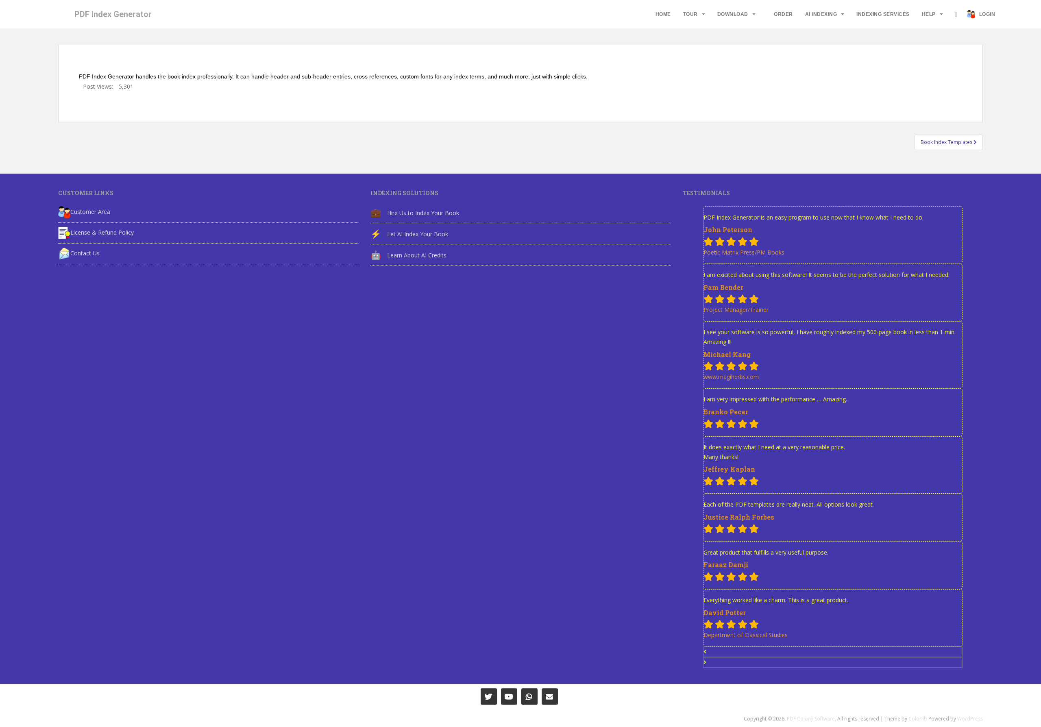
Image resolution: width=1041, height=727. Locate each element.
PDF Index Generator (113, 14)
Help (929, 14)
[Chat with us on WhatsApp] (529, 696)
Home (663, 14)
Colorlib (917, 718)
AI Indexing (821, 14)
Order (783, 14)
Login (987, 14)
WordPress (970, 718)
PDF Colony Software (811, 718)
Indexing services (883, 14)
